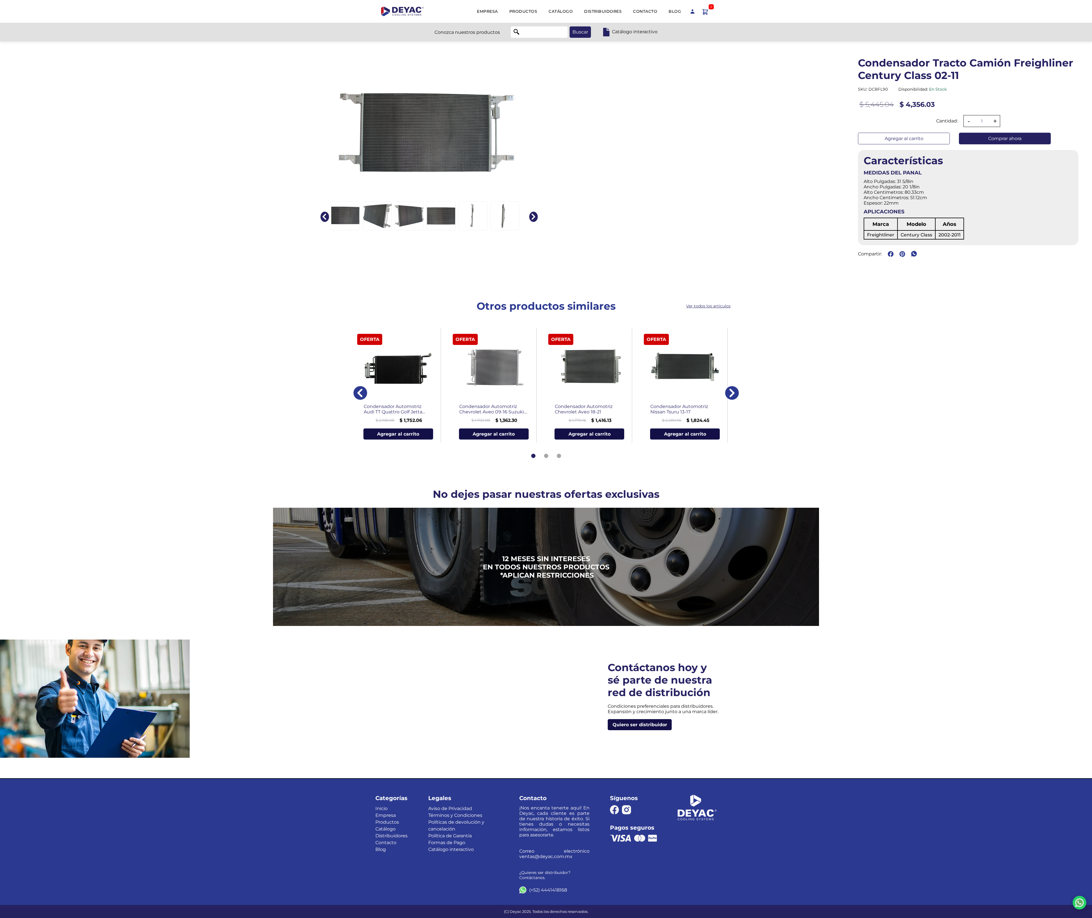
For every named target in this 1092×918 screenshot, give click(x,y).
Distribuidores (603, 11)
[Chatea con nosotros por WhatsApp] (1079, 902)
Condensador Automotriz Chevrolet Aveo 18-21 (584, 409)
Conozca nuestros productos (467, 32)
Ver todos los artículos (708, 306)
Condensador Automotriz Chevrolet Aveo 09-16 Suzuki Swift (491, 409)
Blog (675, 11)
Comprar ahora (1004, 138)
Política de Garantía (450, 835)
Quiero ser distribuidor (640, 724)
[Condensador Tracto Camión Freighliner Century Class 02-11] (345, 216)
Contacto (645, 11)
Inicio (381, 808)
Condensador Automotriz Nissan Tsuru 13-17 (679, 409)
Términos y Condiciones (455, 815)
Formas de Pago (446, 842)
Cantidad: (947, 121)
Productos (523, 11)
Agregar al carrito (904, 138)
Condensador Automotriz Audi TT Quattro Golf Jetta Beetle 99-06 (393, 409)
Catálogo (561, 11)
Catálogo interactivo (451, 849)
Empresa (487, 11)
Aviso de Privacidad (450, 808)
